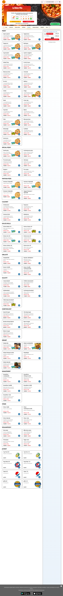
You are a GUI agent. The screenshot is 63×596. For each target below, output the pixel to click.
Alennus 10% (28, 21)
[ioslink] (37, 593)
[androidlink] (25, 593)
